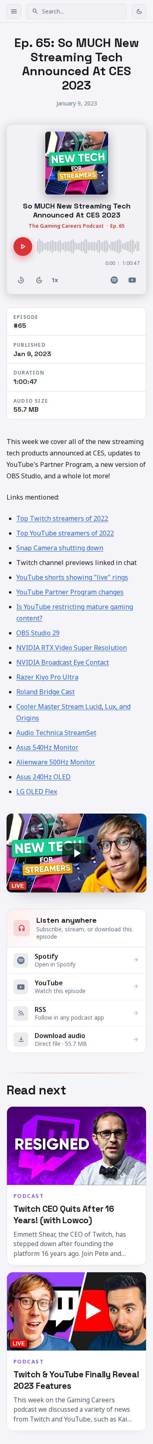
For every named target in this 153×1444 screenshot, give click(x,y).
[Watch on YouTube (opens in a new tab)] (132, 280)
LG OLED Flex (36, 791)
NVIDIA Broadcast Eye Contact (62, 662)
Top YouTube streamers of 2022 (65, 533)
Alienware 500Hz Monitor (55, 762)
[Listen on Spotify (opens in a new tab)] (114, 280)
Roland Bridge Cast (45, 691)
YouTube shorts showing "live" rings (72, 577)
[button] (76, 11)
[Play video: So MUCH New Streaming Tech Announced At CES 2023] (76, 853)
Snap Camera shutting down (59, 547)
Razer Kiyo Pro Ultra (47, 677)
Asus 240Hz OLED (43, 776)
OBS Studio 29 (38, 632)
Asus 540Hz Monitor (47, 747)
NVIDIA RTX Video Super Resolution (71, 647)
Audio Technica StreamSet (56, 732)
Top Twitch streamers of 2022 (62, 518)
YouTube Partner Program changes (70, 591)
